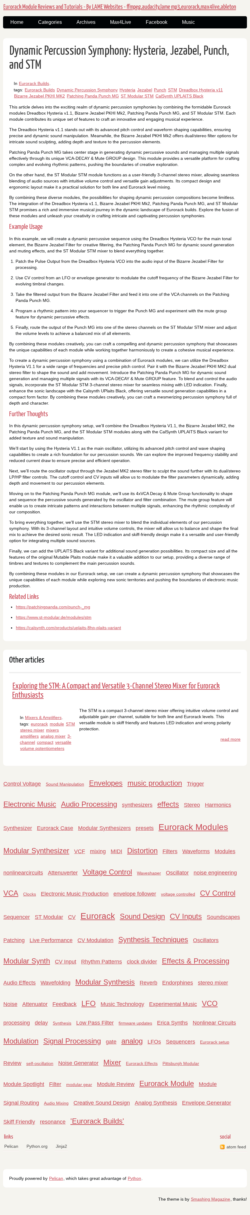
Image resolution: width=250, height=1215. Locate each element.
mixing (98, 851)
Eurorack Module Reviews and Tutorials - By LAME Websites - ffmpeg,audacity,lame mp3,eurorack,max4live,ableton (119, 7)
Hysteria (127, 89)
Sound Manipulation (65, 784)
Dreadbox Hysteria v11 (201, 89)
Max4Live (120, 22)
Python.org (37, 1146)
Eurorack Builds (34, 83)
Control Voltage (22, 784)
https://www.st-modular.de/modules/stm (53, 617)
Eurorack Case (55, 828)
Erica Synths (172, 1023)
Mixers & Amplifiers (43, 717)
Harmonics (218, 805)
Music (188, 22)
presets (145, 828)
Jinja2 (61, 1146)
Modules (225, 851)
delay (41, 1023)
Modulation (20, 1041)
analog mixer (53, 736)
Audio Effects (19, 983)
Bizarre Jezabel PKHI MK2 (39, 96)
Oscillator (177, 873)
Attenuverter (63, 873)
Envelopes (106, 783)
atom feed (236, 1146)
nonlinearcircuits (23, 873)
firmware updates (135, 1023)
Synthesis (62, 1023)
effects (168, 804)
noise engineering (215, 873)
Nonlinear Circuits (214, 1023)
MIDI (116, 851)
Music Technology (122, 1004)
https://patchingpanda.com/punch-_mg (53, 606)
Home (16, 22)
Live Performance (51, 940)
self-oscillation (39, 1063)
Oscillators (206, 940)
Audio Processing (89, 804)
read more (230, 739)
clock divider (142, 962)
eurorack (39, 723)
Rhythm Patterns (101, 962)
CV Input (65, 962)
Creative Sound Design (101, 1103)
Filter (55, 1084)
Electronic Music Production (75, 894)
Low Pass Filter (95, 1023)
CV (72, 917)
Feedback (64, 1004)
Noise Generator (78, 1063)
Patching (14, 940)
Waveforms (196, 851)
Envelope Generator (206, 1103)
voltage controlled (178, 894)
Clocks (29, 894)
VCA (10, 893)
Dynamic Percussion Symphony (87, 89)
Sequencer (16, 917)
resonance (53, 1122)
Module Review (115, 1084)
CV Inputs (186, 916)
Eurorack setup (214, 1042)
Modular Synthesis (105, 982)
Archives (86, 22)
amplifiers (29, 736)
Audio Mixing (56, 1103)
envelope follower (134, 894)
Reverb (148, 983)
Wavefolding (55, 983)
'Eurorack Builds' (97, 1121)
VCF (79, 851)
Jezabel (144, 89)
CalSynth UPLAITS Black (179, 96)
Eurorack (97, 916)
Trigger (195, 784)
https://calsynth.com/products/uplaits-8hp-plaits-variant (68, 627)
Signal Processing (72, 1041)
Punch (160, 89)
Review (12, 1063)
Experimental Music (173, 1004)
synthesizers (137, 805)
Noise (10, 1004)
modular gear (79, 1084)
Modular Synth (26, 961)
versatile (63, 742)
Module (208, 1084)
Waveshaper (149, 873)
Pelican (11, 1146)
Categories (50, 22)
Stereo (192, 805)
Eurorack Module (166, 1083)
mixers (52, 730)
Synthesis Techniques (153, 939)
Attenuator (35, 1004)
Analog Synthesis (156, 1103)
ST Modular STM (137, 96)
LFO (88, 1003)
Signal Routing (21, 1103)
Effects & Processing (195, 961)
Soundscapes (223, 917)
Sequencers (180, 1042)
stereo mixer (32, 730)
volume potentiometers (42, 748)
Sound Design (142, 916)
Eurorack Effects (142, 1063)
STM (172, 89)
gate (111, 1042)
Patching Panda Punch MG (93, 96)
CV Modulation (95, 940)
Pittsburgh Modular (180, 1063)
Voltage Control (107, 872)
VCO (210, 1003)
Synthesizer (17, 828)
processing (16, 1023)
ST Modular (49, 917)
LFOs (154, 1042)
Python (134, 1178)
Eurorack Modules (193, 827)
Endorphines (177, 983)
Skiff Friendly (19, 1122)
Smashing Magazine (210, 1199)
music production (154, 783)
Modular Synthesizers (104, 828)
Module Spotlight (23, 1084)
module (57, 723)
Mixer (112, 1062)
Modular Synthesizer (36, 850)
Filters (169, 851)
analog (132, 1041)
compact (45, 742)
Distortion (142, 850)
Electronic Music (29, 804)
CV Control (217, 893)
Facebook (156, 22)
